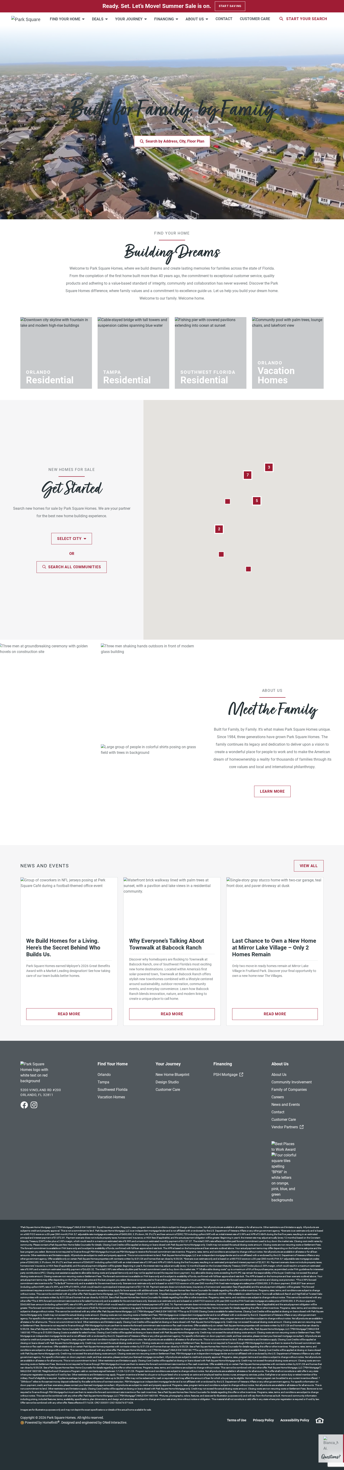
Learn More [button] (272, 791)
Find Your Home (65, 19)
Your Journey (129, 19)
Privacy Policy (263, 1420)
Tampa (103, 1082)
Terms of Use (236, 1420)
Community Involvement (291, 1082)
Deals (98, 19)
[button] (221, 554)
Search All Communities (74, 567)
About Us (195, 19)
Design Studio (167, 1082)
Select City (70, 538)
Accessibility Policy (294, 1420)
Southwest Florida (113, 1089)
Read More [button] (69, 1014)
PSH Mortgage (228, 1074)
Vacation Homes (111, 1097)
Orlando (104, 1074)
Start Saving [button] (230, 6)
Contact (224, 19)
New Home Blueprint (172, 1074)
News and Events (285, 1104)
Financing (164, 19)
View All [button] (309, 866)
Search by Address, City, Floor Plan (175, 141)
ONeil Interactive (114, 1422)
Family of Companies (289, 1089)
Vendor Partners (287, 1127)
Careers (277, 1097)
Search (306, 19)
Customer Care (255, 19)
